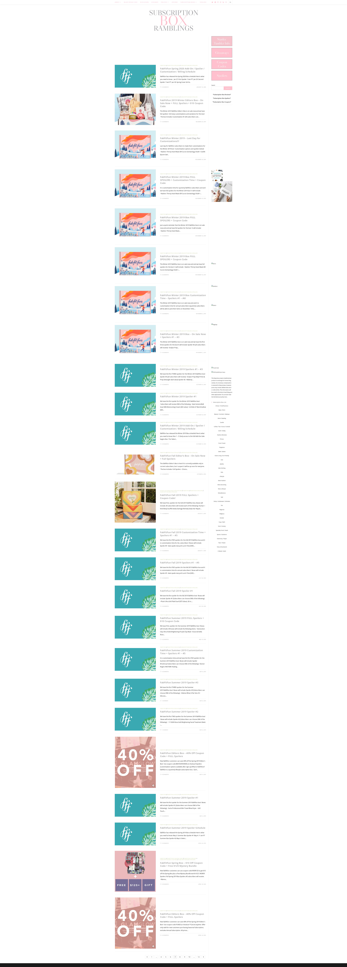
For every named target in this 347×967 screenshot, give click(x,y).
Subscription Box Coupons (168, 859)
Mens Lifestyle (222, 489)
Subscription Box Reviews (222, 94)
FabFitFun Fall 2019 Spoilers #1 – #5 (179, 562)
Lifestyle (222, 476)
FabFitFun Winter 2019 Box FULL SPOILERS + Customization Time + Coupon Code (183, 179)
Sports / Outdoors (222, 534)
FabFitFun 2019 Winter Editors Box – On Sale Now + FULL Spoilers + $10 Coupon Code (181, 103)
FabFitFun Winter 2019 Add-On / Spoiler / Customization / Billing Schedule (182, 427)
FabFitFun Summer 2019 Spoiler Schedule (182, 827)
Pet (222, 505)
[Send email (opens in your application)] (226, 2)
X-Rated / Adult (222, 551)
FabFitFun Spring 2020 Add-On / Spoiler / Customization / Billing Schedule (182, 70)
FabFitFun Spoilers (173, 65)
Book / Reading (222, 418)
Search (213, 85)
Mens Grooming (222, 484)
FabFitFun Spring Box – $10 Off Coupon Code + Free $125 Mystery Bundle (181, 864)
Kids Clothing (221, 468)
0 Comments (165, 87)
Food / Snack (221, 443)
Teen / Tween (221, 543)
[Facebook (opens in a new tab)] (215, 2)
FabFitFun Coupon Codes (175, 858)
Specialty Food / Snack (222, 530)
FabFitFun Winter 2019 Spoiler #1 (178, 396)
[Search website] (230, 2)
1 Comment (165, 700)
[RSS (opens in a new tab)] (223, 2)
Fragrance (222, 447)
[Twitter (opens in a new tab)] (212, 2)
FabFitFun (163, 65)
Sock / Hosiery (222, 526)
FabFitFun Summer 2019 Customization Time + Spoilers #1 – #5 (181, 652)
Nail (222, 497)
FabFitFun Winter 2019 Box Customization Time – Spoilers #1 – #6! (183, 297)
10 (189, 957)
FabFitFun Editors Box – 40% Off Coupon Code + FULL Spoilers (182, 755)
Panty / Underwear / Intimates (222, 501)
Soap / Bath (222, 522)
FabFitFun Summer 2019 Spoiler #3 (179, 682)
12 (199, 957)
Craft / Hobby (222, 431)
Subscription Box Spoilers (189, 65)
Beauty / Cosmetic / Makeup (221, 414)
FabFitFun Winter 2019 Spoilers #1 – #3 (181, 369)
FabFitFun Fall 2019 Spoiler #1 (176, 590)
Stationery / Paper (222, 538)
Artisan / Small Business (222, 406)
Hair (222, 460)
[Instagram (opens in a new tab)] (220, 2)
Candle (222, 422)
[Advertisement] (160, 49)
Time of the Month (222, 547)
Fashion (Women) (222, 435)
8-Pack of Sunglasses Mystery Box (171, 490)
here (226, 397)
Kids (222, 472)
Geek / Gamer (222, 451)
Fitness (222, 439)
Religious (221, 514)
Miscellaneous (222, 493)
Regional (222, 509)
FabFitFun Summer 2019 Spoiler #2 (179, 711)
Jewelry (222, 464)
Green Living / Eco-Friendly (222, 455)
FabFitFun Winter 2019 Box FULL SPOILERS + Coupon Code (177, 219)
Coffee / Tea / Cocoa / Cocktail (222, 426)
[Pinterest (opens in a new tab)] (218, 2)
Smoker (222, 518)
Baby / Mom (222, 410)
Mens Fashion (222, 480)
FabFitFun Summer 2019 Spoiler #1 (179, 797)
